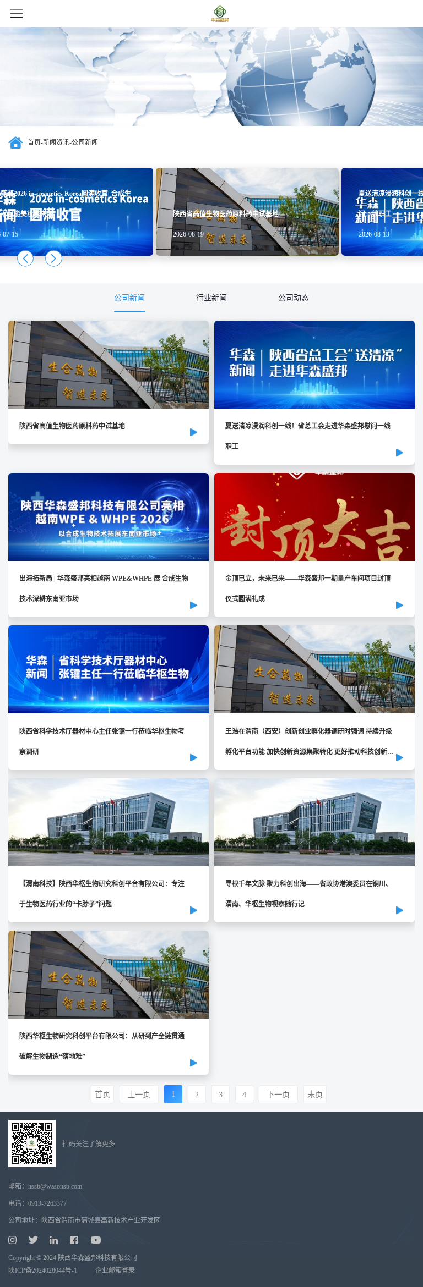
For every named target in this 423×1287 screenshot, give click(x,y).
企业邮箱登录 (115, 1270)
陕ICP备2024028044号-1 (42, 1270)
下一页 (278, 1094)
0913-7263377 (47, 1203)
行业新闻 (211, 298)
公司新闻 (129, 298)
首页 (34, 142)
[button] (25, 258)
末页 (315, 1094)
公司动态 (293, 298)
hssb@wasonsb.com (55, 1186)
